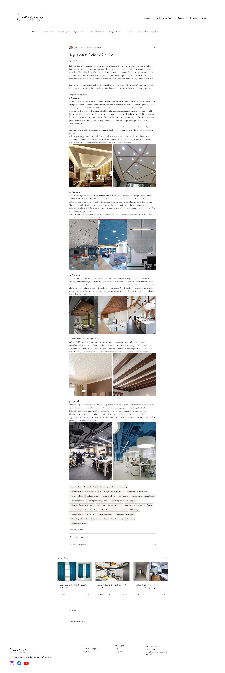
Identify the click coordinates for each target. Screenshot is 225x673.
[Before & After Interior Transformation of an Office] (150, 571)
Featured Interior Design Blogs (147, 31)
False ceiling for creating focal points (82, 514)
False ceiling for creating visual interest (83, 492)
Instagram (118, 651)
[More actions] (154, 47)
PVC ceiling (134, 510)
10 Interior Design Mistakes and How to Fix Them (74, 586)
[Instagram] (12, 663)
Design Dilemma (115, 31)
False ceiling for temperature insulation (113, 510)
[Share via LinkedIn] (82, 537)
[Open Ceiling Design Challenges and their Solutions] (113, 571)
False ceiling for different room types (109, 505)
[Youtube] (26, 663)
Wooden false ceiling (105, 514)
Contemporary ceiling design (97, 501)
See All (165, 558)
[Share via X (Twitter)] (76, 537)
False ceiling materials (107, 487)
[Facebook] (19, 663)
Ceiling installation (109, 496)
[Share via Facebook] (70, 537)
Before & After (63, 31)
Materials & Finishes (96, 31)
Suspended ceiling (91, 510)
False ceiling (131, 519)
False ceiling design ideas (79, 523)
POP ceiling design (77, 496)
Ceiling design (123, 496)
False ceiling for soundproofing (137, 492)
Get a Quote (119, 645)
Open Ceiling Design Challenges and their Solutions (112, 586)
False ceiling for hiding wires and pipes (123, 501)
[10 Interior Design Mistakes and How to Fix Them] (74, 571)
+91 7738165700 (151, 646)
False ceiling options (77, 501)
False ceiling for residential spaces (143, 496)
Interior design (75, 487)
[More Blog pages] (207, 17)
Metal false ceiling (117, 519)
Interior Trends (47, 31)
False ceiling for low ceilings (80, 519)
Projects (129, 31)
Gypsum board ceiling (100, 519)
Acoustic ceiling (76, 510)
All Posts (33, 31)
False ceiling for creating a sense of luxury (138, 505)
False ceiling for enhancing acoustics (111, 492)
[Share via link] (87, 537)
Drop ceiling (122, 487)
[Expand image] (90, 165)
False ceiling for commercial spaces (82, 505)
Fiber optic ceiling (90, 487)
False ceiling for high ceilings (125, 514)
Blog (116, 648)
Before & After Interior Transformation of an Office (146, 586)
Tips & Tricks (79, 31)
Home (85, 645)
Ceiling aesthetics (93, 496)
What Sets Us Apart (90, 648)
